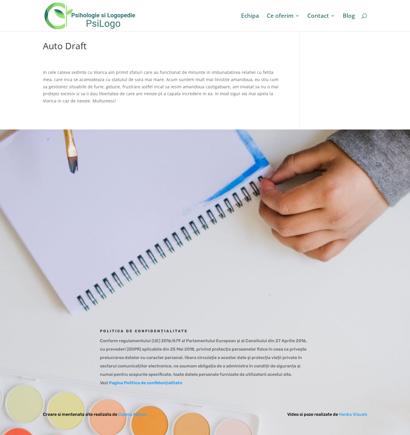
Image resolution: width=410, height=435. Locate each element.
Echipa (250, 17)
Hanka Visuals (353, 414)
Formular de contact (260, 249)
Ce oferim (280, 17)
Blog (349, 17)
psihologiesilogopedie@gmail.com (277, 218)
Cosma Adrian (132, 414)
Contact (318, 17)
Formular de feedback (262, 269)
